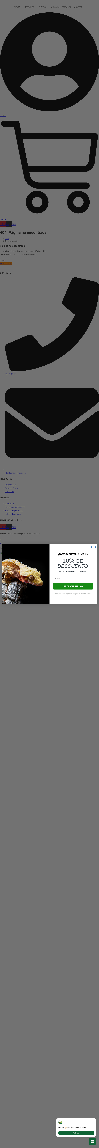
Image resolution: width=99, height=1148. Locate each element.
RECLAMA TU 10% (73, 586)
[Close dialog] (93, 547)
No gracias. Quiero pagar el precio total (73, 594)
